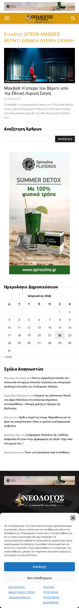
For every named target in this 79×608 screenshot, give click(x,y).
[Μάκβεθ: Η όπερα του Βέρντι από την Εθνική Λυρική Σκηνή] (39, 65)
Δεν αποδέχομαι (39, 578)
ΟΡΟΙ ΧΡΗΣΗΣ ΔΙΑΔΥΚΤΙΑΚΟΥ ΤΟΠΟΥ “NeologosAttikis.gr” (21, 592)
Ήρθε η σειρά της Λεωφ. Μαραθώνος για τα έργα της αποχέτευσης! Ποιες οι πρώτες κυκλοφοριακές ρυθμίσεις (37, 421)
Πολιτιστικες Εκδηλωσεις (17, 81)
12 (29, 327)
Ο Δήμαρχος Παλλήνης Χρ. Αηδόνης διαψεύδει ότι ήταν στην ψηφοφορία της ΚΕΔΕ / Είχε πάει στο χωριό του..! (38, 439)
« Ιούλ (8, 357)
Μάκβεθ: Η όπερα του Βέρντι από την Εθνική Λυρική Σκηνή (36, 91)
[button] (73, 518)
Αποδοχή (39, 567)
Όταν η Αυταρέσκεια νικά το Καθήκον (47, 452)
